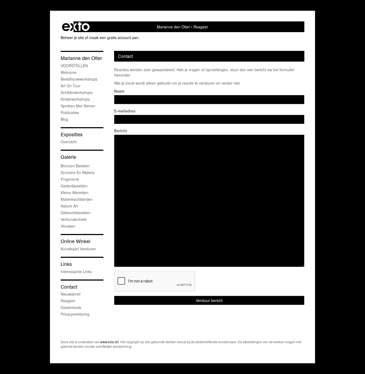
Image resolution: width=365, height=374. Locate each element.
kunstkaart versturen (78, 248)
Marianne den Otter (173, 26)
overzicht (69, 141)
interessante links (76, 271)
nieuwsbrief (70, 294)
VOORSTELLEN (74, 65)
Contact (69, 286)
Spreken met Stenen (78, 105)
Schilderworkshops (76, 92)
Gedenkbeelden (74, 185)
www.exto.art (109, 341)
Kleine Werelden (74, 192)
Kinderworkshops (75, 99)
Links (66, 263)
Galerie (68, 156)
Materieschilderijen (76, 199)
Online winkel (75, 241)
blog (64, 119)
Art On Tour (70, 85)
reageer (68, 300)
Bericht (120, 130)
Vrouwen (68, 226)
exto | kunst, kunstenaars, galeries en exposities (76, 26)
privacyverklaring (75, 314)
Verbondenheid (73, 219)
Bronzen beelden (75, 165)
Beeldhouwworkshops (79, 79)
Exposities (72, 134)
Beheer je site (72, 37)
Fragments (70, 179)
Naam (119, 91)
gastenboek (71, 307)
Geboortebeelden (75, 212)
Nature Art (69, 206)
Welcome (68, 72)
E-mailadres (124, 111)
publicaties (70, 112)
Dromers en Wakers (78, 172)
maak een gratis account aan (113, 37)
